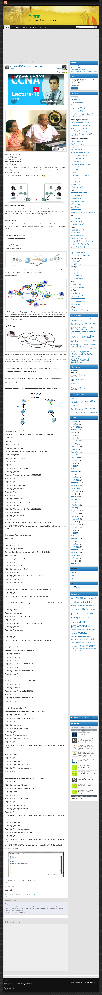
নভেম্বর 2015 (75, 455)
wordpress (76, 636)
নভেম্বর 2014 (75, 485)
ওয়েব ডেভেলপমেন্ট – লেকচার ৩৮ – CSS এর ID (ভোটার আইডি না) (83, 319)
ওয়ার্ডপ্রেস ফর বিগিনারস (77, 102)
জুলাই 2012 (74, 564)
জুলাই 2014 (74, 497)
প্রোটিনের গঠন (76, 293)
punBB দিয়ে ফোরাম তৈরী (80, 155)
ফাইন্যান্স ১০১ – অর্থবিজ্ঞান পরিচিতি (80, 310)
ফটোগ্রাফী (75, 270)
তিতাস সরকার (59, 68)
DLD (92, 602)
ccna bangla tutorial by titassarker (32, 894)
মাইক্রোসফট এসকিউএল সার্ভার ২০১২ (80, 152)
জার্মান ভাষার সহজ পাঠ (76, 221)
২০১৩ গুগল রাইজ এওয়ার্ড (77, 66)
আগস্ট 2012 (74, 561)
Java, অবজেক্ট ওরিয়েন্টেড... (78, 379)
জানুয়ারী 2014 (75, 513)
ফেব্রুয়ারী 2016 (75, 446)
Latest (91, 727)
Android (79, 598)
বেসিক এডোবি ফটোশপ (76, 648)
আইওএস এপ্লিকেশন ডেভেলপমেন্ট (79, 128)
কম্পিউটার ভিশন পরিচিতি (77, 187)
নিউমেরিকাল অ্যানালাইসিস (77, 144)
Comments (83, 727)
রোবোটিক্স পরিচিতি (77, 195)
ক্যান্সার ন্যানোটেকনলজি (77, 296)
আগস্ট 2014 (74, 494)
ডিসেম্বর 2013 (75, 516)
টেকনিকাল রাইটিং (86, 643)
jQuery (86, 613)
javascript (77, 613)
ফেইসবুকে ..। (75, 583)
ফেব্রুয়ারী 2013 (75, 544)
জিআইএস (80, 643)
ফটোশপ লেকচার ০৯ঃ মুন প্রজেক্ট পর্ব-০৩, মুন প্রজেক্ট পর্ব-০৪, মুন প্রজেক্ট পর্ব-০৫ (20, 62)
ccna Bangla (10, 894)
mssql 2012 (93, 613)
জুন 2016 (74, 435)
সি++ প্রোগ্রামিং (75, 181)
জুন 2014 (74, 499)
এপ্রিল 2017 (74, 421)
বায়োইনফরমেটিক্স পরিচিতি (79, 301)
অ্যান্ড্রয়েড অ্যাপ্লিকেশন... (78, 375)
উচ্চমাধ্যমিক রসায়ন (76, 250)
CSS (88, 601)
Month (87, 796)
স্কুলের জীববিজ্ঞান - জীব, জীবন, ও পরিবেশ (83, 241)
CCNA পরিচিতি (75, 99)
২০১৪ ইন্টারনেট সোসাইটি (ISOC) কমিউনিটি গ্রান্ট (84, 71)
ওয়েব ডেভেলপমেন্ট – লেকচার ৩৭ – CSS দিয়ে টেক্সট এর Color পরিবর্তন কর (83, 324)
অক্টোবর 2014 (75, 488)
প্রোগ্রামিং (92, 646)
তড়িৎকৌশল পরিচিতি (78, 198)
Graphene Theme (93, 982)
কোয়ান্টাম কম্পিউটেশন (76, 147)
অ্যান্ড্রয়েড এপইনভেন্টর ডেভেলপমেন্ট (82, 125)
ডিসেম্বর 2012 (75, 550)
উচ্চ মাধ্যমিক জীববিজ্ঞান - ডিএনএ (79, 247)
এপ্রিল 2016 (74, 441)
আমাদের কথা (74, 405)
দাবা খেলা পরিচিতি (77, 276)
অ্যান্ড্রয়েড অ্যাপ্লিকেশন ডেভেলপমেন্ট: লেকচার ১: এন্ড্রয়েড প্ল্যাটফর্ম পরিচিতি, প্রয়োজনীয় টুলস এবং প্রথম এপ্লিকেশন (86, 753)
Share (7, 882)
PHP (83, 621)
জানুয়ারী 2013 (75, 547)
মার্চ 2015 (74, 474)
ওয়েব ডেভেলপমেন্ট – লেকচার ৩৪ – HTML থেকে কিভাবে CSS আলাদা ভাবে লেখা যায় (82, 336)
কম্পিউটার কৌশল (80, 639)
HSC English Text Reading (80, 255)
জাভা (77, 643)
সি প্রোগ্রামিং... (75, 371)
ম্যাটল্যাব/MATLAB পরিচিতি (81, 175)
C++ (72, 602)
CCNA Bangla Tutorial (19, 894)
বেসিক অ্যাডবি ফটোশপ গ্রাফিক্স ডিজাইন (83, 114)
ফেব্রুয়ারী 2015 (75, 477)
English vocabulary (77, 605)
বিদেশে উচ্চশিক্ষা (77, 261)
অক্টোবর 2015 (75, 458)
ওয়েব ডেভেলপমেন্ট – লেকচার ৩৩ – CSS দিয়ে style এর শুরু (83, 341)
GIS (84, 605)
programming (79, 626)
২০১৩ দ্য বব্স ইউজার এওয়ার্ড (78, 69)
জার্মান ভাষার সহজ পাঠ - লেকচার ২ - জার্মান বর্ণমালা (84, 412)
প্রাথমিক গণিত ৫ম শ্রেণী (77, 230)
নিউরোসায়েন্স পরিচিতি (76, 304)
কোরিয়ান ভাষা (76, 218)
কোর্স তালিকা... (75, 384)
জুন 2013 (74, 533)
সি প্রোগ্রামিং (76, 178)
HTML (83, 608)
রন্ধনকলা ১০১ (76, 273)
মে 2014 (73, 502)
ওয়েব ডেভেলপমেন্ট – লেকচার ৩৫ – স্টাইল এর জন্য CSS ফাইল (83, 332)
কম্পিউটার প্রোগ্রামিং (89, 639)
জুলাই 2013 (74, 530)
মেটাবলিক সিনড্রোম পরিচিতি (78, 299)
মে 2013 (73, 536)
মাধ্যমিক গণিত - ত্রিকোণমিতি (78, 238)
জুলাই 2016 (74, 432)
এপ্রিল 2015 (74, 471)
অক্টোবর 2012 (75, 555)
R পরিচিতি (76, 170)
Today (76, 796)
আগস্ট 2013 (74, 527)
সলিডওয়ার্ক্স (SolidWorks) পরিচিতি (81, 164)
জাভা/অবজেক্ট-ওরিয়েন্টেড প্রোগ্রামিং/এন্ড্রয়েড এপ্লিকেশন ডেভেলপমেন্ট (83, 135)
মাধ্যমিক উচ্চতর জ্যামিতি (77, 235)
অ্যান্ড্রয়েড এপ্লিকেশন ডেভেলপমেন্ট (80, 122)
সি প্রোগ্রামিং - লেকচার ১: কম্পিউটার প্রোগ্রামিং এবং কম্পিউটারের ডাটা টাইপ (86, 739)
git (86, 605)
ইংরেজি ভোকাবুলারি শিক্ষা (79, 224)
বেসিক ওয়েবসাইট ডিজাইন (79, 108)
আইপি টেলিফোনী (75, 204)
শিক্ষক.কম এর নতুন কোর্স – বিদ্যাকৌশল (59, 62)
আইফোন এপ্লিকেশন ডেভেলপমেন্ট (81, 131)
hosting (89, 605)
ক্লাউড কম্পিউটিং (75, 184)
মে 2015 (73, 469)
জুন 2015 (74, 466)
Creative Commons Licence (21, 985)
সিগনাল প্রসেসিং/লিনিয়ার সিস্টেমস (79, 201)
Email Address (76, 83)
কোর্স (13, 68)
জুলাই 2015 (74, 463)
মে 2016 (73, 438)
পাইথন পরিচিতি (77, 161)
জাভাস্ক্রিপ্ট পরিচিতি (76, 117)
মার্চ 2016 (74, 444)
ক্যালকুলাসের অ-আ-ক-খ (77, 287)
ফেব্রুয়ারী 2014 (75, 511)
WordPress (80, 982)
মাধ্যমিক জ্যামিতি (75, 233)
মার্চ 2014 (74, 508)
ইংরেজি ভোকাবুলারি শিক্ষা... (78, 388)
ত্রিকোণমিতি (76, 646)
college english (79, 602)
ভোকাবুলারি (85, 648)
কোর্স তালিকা (74, 398)
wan (6, 896)
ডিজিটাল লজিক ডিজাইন (77, 141)
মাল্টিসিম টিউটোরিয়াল (76, 167)
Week (81, 796)
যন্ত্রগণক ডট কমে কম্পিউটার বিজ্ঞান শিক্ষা (84, 718)
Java (93, 609)
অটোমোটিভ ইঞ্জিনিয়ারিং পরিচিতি (79, 193)
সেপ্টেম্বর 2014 (75, 491)
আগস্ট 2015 (74, 460)
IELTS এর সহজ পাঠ (78, 264)
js (89, 613)
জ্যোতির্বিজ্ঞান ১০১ (75, 207)
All (92, 796)
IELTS (89, 609)
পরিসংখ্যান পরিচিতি (78, 284)
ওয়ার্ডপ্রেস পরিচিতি (78, 111)
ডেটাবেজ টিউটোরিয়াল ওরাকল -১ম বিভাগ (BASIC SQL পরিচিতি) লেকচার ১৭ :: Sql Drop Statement (83, 360)
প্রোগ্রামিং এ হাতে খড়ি (79, 158)
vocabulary (89, 629)
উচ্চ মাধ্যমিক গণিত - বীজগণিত (81, 244)
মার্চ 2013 (74, 541)
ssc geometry (81, 629)
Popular (75, 727)
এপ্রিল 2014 (74, 505)
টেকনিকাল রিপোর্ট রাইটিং (79, 278)
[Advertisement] (51, 46)
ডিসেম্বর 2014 (75, 483)
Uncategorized (76, 572)
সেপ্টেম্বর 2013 (75, 525)
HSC (93, 605)
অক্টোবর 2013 (75, 522)
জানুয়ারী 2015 (75, 480)
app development (89, 598)
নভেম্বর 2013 (75, 519)
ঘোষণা (72, 578)
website (82, 632)
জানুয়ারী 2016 (75, 449)
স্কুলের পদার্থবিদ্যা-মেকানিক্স (78, 253)
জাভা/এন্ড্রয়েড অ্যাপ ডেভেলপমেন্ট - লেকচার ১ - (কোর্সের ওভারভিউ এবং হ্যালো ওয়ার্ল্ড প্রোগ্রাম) (85, 746)
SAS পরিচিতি (77, 173)
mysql (74, 617)
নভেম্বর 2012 (75, 552)
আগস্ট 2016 (74, 430)
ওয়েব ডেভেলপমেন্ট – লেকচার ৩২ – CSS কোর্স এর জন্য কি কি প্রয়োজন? (83, 345)
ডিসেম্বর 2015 (75, 452)
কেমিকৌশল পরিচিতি (76, 210)
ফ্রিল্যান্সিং (73, 105)
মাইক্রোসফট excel (76, 150)
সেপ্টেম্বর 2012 (75, 558)
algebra (73, 598)
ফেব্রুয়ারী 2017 (75, 424)
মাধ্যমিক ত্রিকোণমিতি (76, 651)
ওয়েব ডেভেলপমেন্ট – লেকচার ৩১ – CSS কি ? (83, 349)
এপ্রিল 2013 (74, 538)
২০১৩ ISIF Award (76, 68)
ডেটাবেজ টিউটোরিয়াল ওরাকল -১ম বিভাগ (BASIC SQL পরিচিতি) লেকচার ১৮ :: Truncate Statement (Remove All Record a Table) (82, 354)
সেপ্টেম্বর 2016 (75, 427)
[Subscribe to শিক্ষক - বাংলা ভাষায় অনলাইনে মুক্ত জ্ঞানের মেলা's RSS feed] (5, 2)
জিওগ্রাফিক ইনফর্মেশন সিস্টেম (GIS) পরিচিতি (83, 212)
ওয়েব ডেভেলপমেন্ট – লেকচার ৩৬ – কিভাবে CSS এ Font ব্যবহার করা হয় (82, 328)
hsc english (75, 609)
